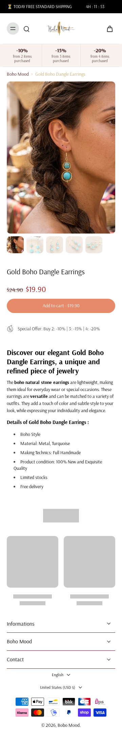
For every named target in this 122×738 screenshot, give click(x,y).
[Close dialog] (116, 345)
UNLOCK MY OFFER (31, 390)
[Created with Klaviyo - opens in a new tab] (61, 409)
